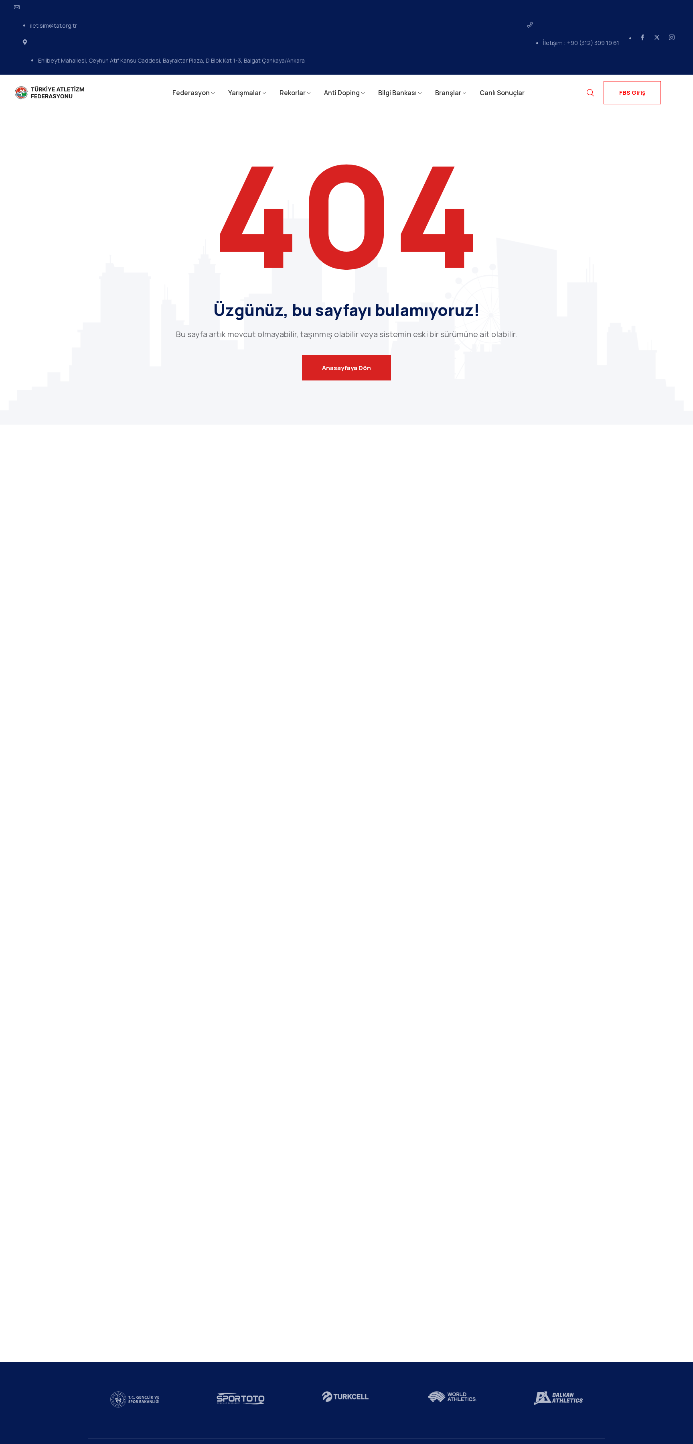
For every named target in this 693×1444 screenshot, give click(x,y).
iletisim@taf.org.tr (53, 25)
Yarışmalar (244, 92)
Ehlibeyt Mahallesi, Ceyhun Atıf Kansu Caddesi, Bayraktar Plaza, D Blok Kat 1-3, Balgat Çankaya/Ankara (171, 60)
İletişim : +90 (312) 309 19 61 (581, 43)
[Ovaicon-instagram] (672, 37)
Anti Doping (342, 92)
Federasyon (191, 92)
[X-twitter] (657, 37)
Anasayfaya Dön (346, 368)
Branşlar (448, 92)
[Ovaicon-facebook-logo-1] (642, 37)
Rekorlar (293, 92)
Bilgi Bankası (397, 92)
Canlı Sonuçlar (502, 92)
